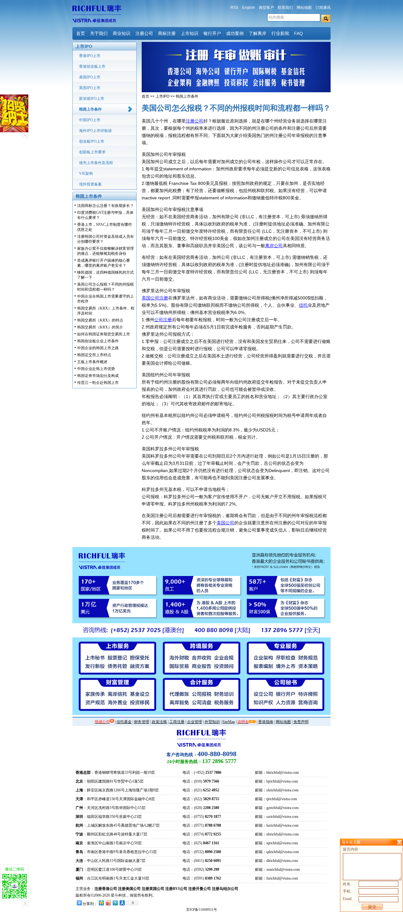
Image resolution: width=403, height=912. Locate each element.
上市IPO (162, 96)
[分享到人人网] (121, 903)
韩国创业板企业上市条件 (98, 341)
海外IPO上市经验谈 (95, 130)
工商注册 (176, 722)
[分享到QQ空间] (101, 903)
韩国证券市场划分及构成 (98, 375)
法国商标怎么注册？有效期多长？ (105, 205)
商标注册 (167, 33)
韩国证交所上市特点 (94, 355)
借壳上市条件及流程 (96, 163)
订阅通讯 (323, 7)
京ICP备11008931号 (201, 909)
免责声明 (301, 722)
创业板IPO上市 (91, 141)
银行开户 (212, 33)
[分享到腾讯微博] (114, 903)
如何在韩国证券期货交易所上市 (103, 334)
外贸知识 (212, 722)
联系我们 (285, 7)
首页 (80, 33)
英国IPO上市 (89, 88)
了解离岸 (257, 33)
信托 (303, 305)
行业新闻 (280, 33)
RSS (234, 7)
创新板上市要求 (92, 152)
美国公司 (225, 522)
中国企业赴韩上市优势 (96, 369)
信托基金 (124, 722)
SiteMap (228, 722)
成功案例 (235, 33)
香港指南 (265, 722)
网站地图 (304, 7)
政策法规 (159, 722)
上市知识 (189, 33)
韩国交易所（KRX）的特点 (100, 320)
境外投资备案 (90, 184)
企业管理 (194, 722)
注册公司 (144, 33)
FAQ (298, 33)
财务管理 (141, 722)
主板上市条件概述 (92, 362)
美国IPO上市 (89, 77)
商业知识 (121, 33)
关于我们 (99, 33)
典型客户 (266, 7)
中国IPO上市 (89, 120)
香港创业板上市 (92, 66)
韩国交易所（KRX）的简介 (100, 327)
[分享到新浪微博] (108, 903)
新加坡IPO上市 (91, 98)
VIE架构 (86, 173)
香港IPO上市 (89, 56)
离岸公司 (274, 245)
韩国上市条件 (90, 109)
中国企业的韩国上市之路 (98, 348)
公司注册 (163, 319)
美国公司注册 (155, 297)
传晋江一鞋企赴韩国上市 (98, 382)
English (248, 7)
